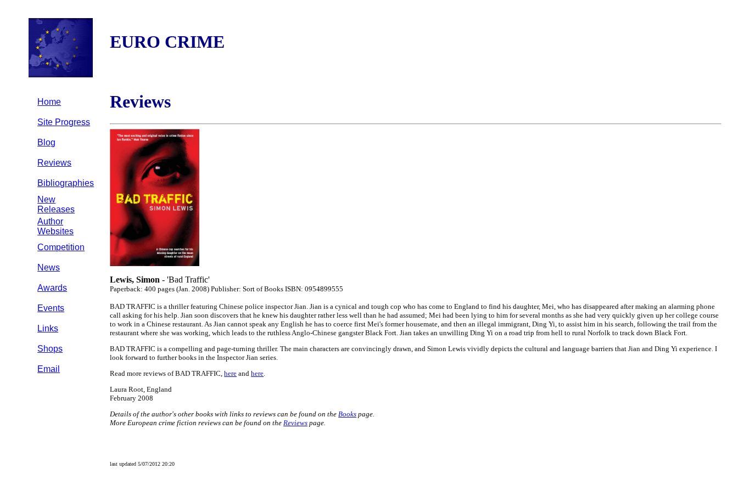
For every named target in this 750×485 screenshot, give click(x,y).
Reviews (54, 162)
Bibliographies (65, 183)
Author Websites (55, 226)
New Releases (56, 204)
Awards (52, 287)
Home (49, 101)
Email (48, 369)
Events (50, 308)
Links (47, 328)
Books (347, 414)
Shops (50, 348)
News (48, 267)
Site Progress (63, 122)
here (230, 373)
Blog (46, 142)
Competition (61, 247)
